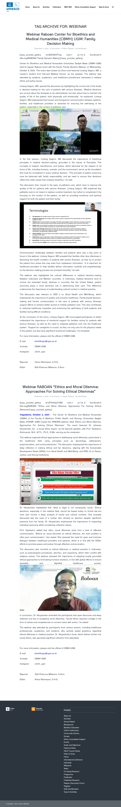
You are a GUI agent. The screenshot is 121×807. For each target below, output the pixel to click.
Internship (67, 762)
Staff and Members (71, 789)
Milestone (67, 765)
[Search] (112, 7)
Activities (67, 718)
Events (66, 742)
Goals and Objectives (72, 745)
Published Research (71, 780)
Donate (66, 736)
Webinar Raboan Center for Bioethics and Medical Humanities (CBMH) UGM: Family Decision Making (60, 39)
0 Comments (55, 48)
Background (68, 724)
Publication (68, 777)
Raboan (71, 48)
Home (66, 756)
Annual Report (69, 721)
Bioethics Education (71, 727)
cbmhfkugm (82, 48)
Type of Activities (70, 792)
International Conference (73, 759)
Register (67, 786)
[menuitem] (27, 7)
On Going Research (71, 771)
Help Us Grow (69, 753)
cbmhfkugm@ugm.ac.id (45, 341)
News (65, 48)
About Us (67, 715)
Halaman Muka (70, 748)
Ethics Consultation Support (74, 739)
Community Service (71, 733)
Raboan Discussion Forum (74, 783)
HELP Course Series (72, 751)
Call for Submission (71, 730)
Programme (68, 774)
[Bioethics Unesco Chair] (13, 7)
